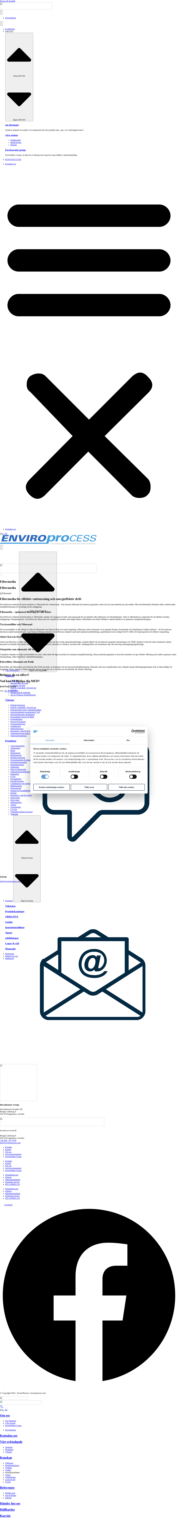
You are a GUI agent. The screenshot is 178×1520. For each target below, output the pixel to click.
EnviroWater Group (13, 1157)
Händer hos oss (10, 1503)
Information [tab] (89, 740)
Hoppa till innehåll (7, 1)
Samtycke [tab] (49, 740)
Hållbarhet (7, 1509)
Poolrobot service (12, 1182)
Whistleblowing (11, 1175)
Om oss (8, 1152)
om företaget (12, 125)
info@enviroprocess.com (10, 881)
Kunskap (6, 1457)
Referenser (7, 1487)
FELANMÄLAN (12, 1184)
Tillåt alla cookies (126, 787)
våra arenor (11, 135)
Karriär (8, 1149)
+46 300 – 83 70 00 (8, 1140)
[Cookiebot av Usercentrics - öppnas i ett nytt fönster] (133, 731)
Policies (8, 1177)
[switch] (74, 777)
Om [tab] (128, 740)
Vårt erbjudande (11, 1441)
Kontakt (8, 1147)
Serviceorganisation (13, 1154)
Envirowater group (15, 150)
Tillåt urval (89, 787)
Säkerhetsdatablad (12, 1180)
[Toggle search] (5, 562)
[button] (89, 346)
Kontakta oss (10, 164)
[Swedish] (3, 534)
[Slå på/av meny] (1, 12)
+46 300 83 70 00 (11, 691)
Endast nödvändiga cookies (51, 787)
